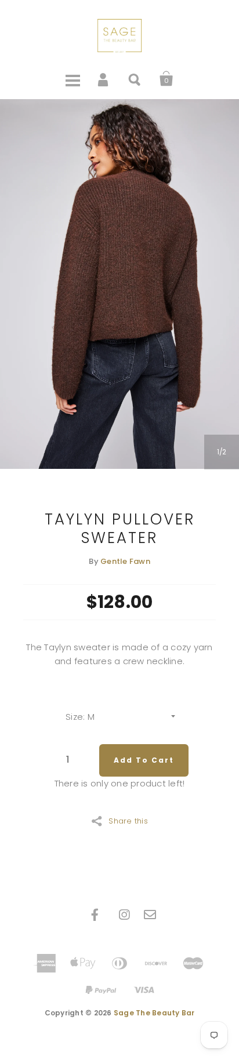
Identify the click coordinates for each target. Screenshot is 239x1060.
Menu (72, 78)
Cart (166, 78)
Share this (128, 820)
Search (135, 78)
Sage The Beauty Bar (154, 1013)
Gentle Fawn (125, 561)
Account (103, 78)
